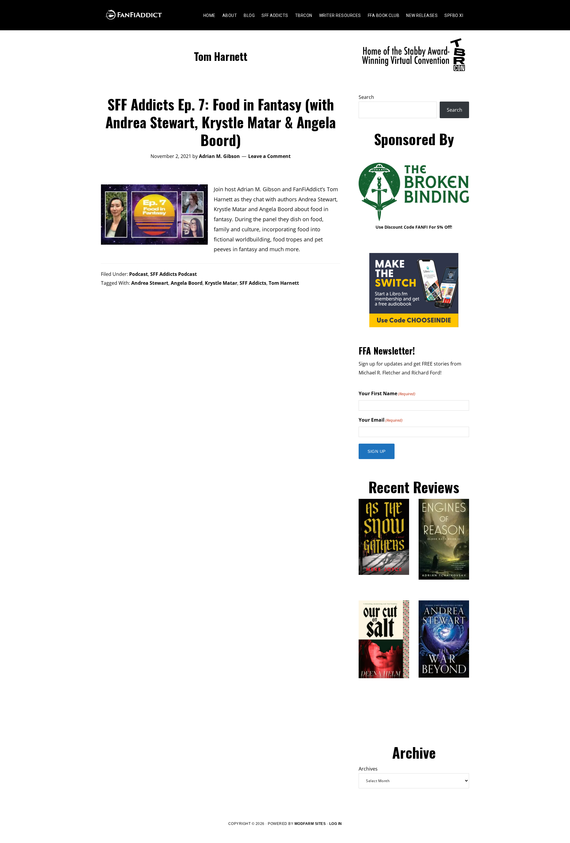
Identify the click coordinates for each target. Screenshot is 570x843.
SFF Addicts (253, 283)
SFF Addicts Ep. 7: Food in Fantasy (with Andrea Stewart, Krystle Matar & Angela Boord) (220, 122)
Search (366, 97)
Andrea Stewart (149, 283)
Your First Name (387, 393)
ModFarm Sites (310, 824)
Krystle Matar (221, 283)
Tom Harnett (284, 283)
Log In (335, 824)
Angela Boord (186, 283)
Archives (368, 768)
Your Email (381, 420)
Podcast (138, 274)
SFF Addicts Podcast (173, 274)
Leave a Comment (269, 156)
